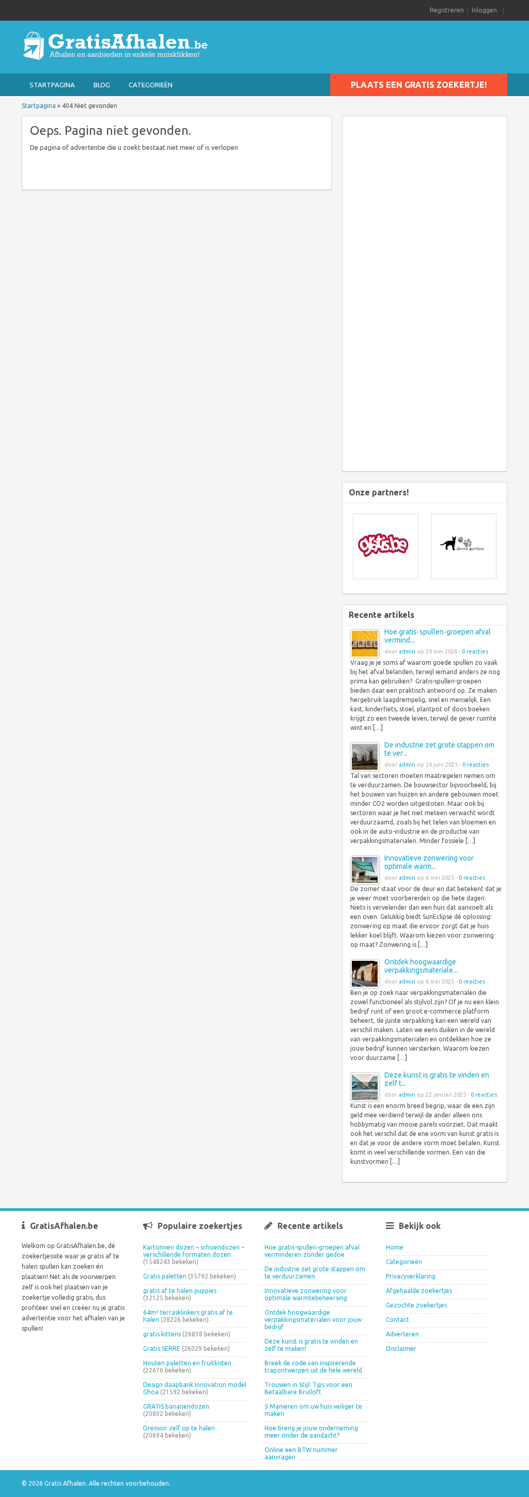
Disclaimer (401, 1348)
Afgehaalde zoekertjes (419, 1290)
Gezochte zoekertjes (416, 1305)
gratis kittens (162, 1334)
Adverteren (402, 1334)
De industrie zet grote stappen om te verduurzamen (314, 1273)
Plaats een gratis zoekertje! (419, 84)
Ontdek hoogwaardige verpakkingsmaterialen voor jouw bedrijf (313, 1319)
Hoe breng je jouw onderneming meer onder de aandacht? (311, 1432)
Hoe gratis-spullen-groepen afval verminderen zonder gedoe (312, 1251)
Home (394, 1247)
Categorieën (151, 84)
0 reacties (475, 651)
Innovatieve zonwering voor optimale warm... (429, 862)
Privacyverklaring (410, 1276)
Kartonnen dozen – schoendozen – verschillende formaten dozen (193, 1251)
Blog (102, 84)
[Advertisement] (432, 295)
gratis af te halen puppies (179, 1290)
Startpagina (52, 84)
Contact (397, 1319)
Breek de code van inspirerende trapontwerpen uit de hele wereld (313, 1367)
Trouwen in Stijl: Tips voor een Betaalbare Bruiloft (308, 1388)
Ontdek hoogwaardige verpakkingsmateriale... (421, 966)
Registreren (447, 10)
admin (407, 651)
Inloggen (484, 10)
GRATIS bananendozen (176, 1406)
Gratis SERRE (161, 1348)
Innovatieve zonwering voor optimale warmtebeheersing (305, 1294)
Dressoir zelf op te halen (179, 1428)
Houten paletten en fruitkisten (187, 1363)
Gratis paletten (164, 1276)
